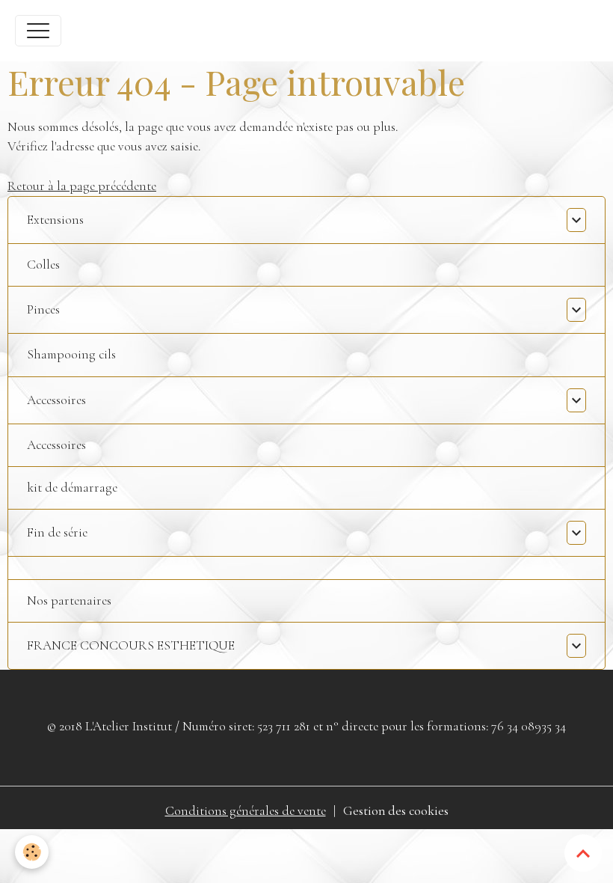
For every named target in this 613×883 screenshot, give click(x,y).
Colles (43, 264)
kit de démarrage (72, 487)
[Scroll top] (583, 853)
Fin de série (57, 532)
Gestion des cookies (396, 811)
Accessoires (56, 400)
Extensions (55, 219)
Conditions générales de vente (245, 811)
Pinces (43, 309)
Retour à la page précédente (81, 186)
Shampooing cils (71, 354)
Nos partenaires (69, 600)
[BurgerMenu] (38, 30)
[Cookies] (32, 852)
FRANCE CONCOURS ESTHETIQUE (131, 645)
